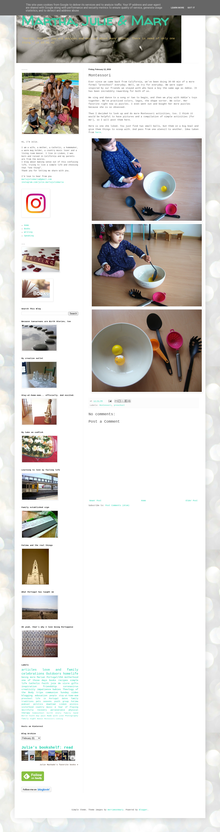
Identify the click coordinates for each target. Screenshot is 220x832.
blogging (26, 695)
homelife (70, 674)
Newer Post (95, 501)
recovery (42, 710)
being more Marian (33, 677)
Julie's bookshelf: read (47, 747)
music (40, 719)
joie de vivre (60, 683)
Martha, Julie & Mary (95, 20)
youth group (61, 701)
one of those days (34, 680)
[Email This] (116, 401)
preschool (119, 405)
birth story (54, 713)
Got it (191, 8)
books (52, 680)
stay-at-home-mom (68, 696)
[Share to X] (122, 401)
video (74, 692)
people (53, 696)
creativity (28, 689)
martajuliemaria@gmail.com (36, 179)
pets (38, 701)
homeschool (38, 713)
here (98, 132)
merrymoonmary (115, 810)
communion (52, 692)
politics (38, 704)
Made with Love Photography (62, 716)
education (41, 695)
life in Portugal (47, 698)
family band (71, 713)
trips (39, 692)
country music (44, 707)
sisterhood (27, 707)
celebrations (32, 674)
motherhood (71, 677)
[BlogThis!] (119, 401)
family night (28, 719)
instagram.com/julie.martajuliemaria (42, 182)
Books (27, 229)
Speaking (29, 236)
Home (143, 501)
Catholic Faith (39, 683)
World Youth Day (30, 716)
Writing (28, 232)
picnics (74, 704)
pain (43, 716)
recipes (63, 680)
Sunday (64, 692)
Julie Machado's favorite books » (59, 765)
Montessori (106, 405)
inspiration (29, 686)
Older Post (192, 501)
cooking (59, 719)
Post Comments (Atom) (117, 505)
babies (57, 689)
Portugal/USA (55, 677)
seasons (47, 701)
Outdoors (53, 674)
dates (65, 698)
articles (29, 670)
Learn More (177, 8)
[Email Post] (110, 401)
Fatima (74, 701)
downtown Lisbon (56, 704)
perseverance (58, 710)
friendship (50, 686)
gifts (74, 683)
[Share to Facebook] (126, 401)
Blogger (143, 810)
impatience (44, 689)
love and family (60, 670)
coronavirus (70, 686)
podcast (25, 704)
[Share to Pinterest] (129, 401)
